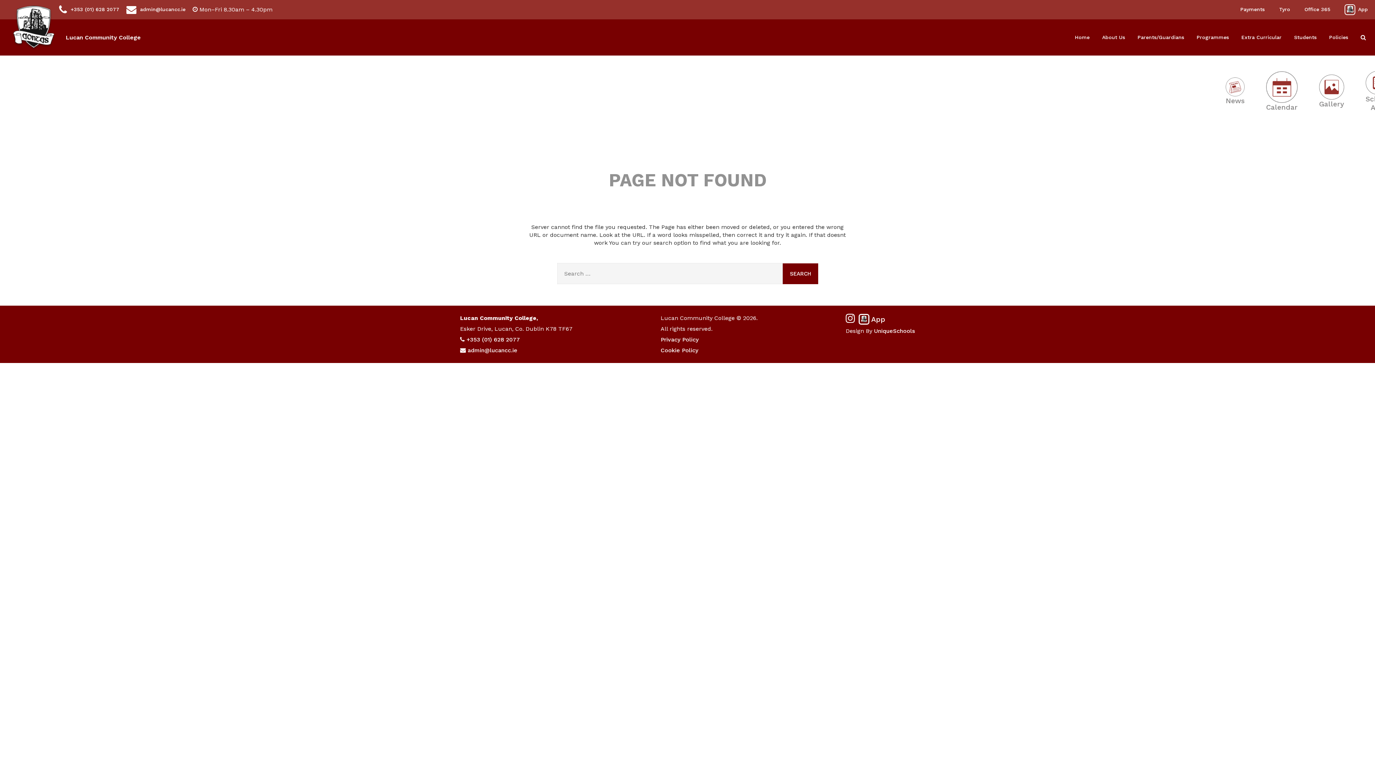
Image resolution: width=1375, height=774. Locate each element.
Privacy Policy (680, 339)
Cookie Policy (679, 350)
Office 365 (1317, 9)
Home (1082, 37)
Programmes (1213, 37)
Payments (1252, 9)
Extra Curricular (1261, 37)
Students (1305, 37)
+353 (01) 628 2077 (95, 9)
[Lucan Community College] (34, 28)
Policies (1338, 37)
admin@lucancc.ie (162, 9)
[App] (1350, 9)
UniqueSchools (894, 331)
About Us (1113, 37)
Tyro (1284, 9)
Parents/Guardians (1161, 37)
